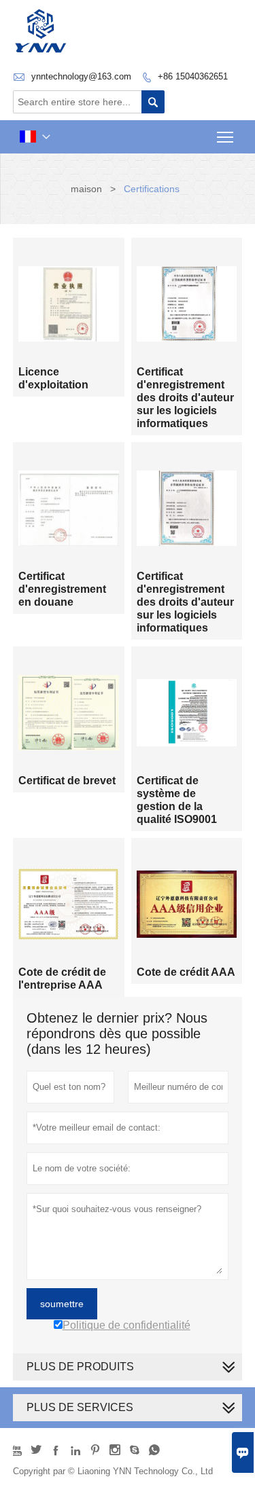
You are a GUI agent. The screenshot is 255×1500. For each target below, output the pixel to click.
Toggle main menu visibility (225, 137)
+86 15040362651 (193, 76)
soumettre (62, 1303)
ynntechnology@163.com (81, 76)
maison (86, 188)
